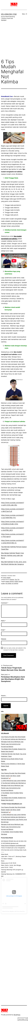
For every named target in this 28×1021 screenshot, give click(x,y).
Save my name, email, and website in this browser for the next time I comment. (15, 649)
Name (3, 620)
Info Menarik (5, 733)
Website (3, 639)
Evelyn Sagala (6, 577)
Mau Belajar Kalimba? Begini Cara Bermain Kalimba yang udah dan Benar (12, 555)
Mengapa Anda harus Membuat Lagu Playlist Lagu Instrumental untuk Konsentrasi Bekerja (12, 744)
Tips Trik (17, 579)
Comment (4, 603)
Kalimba (12, 579)
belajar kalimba (10, 581)
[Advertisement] (14, 38)
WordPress (17, 1014)
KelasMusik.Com (9, 14)
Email (3, 630)
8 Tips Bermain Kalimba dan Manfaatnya (13, 739)
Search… (4, 695)
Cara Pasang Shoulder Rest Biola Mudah (13, 737)
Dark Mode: (22, 1019)
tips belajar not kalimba (11, 583)
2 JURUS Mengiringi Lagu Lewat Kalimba (13, 780)
